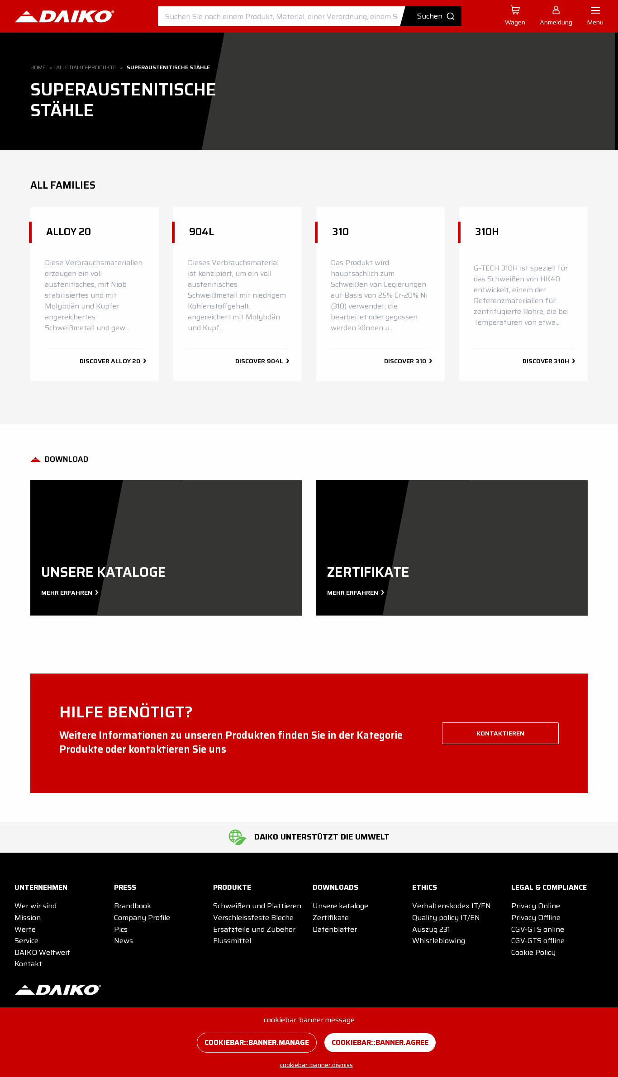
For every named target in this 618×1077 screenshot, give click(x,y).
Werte (25, 929)
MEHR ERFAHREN (67, 593)
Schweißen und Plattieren (257, 905)
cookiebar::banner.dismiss (316, 1065)
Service (26, 940)
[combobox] (309, 16)
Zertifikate (331, 917)
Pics (121, 929)
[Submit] (434, 16)
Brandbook (132, 905)
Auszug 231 (431, 929)
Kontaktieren (500, 733)
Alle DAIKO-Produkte (86, 67)
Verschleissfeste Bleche (253, 917)
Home (38, 67)
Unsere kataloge (340, 905)
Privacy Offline (536, 917)
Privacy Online (535, 905)
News (123, 940)
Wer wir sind (35, 905)
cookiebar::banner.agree (380, 1042)
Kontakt (28, 963)
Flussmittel (232, 940)
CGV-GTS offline (538, 940)
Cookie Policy (533, 952)
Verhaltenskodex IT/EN (451, 905)
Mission (27, 917)
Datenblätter (335, 929)
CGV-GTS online (537, 929)
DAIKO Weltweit (42, 952)
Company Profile (142, 917)
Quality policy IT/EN (446, 917)
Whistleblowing (438, 940)
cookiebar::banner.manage (256, 1042)
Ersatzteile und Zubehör (254, 929)
